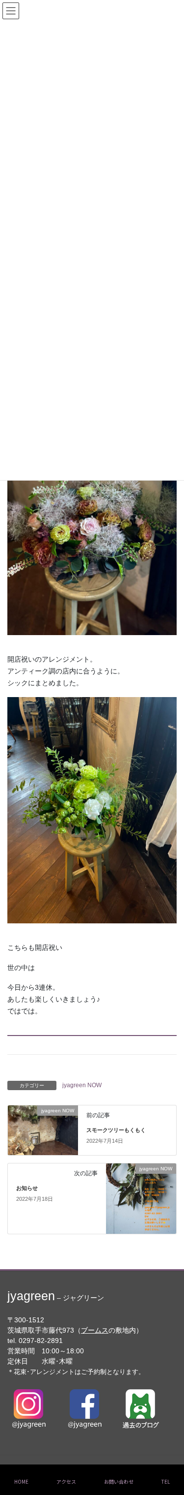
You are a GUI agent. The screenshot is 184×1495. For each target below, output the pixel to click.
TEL (165, 1481)
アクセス (66, 1481)
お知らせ (27, 1188)
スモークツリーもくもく (116, 1130)
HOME (21, 1481)
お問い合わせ (118, 1481)
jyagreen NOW (82, 1085)
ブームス (94, 1330)
